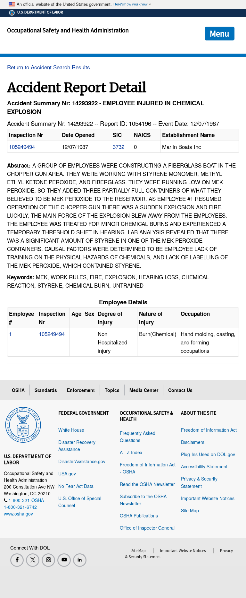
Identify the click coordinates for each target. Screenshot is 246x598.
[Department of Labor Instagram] (48, 560)
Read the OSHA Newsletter (147, 484)
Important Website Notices (207, 498)
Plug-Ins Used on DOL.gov (208, 454)
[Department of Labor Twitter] (32, 560)
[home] (23, 423)
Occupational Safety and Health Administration (68, 30)
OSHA (18, 390)
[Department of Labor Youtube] (64, 560)
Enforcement (81, 390)
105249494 (22, 147)
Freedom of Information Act (209, 430)
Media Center (143, 390)
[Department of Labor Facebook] (17, 560)
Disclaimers (192, 442)
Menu (219, 33)
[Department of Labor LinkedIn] (79, 560)
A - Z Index (131, 452)
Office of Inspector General (147, 527)
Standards (46, 390)
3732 (118, 147)
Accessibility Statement (204, 466)
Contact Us (180, 390)
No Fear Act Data (76, 486)
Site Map (190, 510)
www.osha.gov (18, 513)
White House (71, 430)
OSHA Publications (139, 515)
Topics (112, 390)
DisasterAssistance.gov (81, 461)
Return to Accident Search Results (48, 67)
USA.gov (67, 473)
